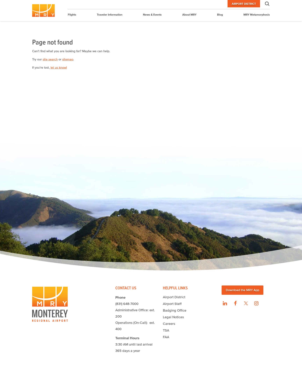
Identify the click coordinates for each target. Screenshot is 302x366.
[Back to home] (43, 10)
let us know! (59, 67)
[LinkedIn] (225, 303)
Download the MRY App (242, 290)
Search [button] (265, 3)
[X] (246, 303)
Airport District (244, 3)
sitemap (67, 59)
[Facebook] (235, 303)
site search (50, 59)
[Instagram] (256, 303)
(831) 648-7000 (126, 304)
